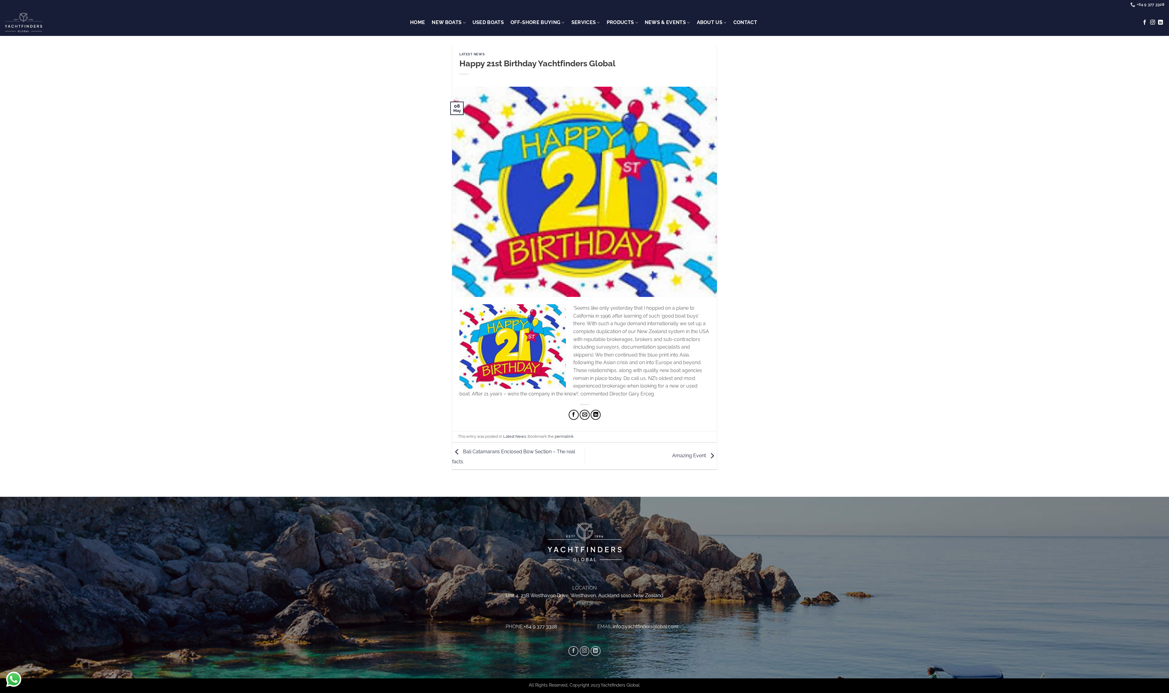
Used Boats (488, 22)
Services (583, 22)
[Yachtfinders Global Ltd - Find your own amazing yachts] (23, 23)
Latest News (472, 54)
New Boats (447, 22)
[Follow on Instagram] (1152, 22)
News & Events (665, 22)
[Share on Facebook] (574, 415)
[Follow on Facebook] (1144, 22)
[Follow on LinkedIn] (1160, 22)
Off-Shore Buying (535, 22)
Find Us (584, 603)
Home (417, 22)
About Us (710, 22)
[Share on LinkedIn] (596, 415)
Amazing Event (689, 455)
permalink (564, 436)
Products (620, 22)
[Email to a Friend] (585, 415)
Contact (745, 22)
